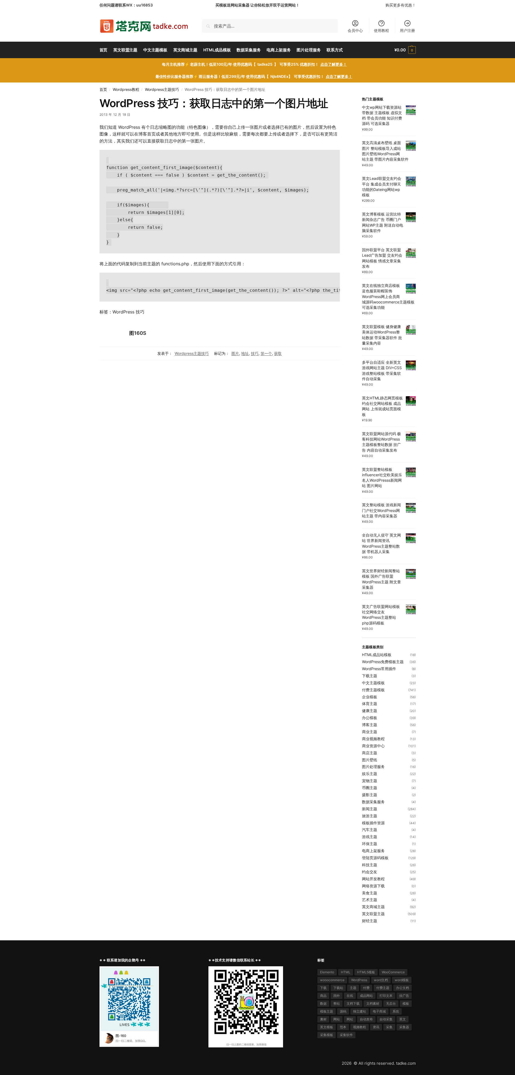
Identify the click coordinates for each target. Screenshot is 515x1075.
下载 (323, 988)
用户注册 (407, 30)
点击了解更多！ (333, 64)
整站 (336, 1003)
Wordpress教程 (126, 89)
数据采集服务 (373, 801)
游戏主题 (369, 836)
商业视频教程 (373, 738)
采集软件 (346, 1035)
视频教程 (359, 1027)
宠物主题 (369, 780)
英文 (402, 1019)
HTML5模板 (366, 972)
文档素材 (372, 1003)
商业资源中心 (373, 745)
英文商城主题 (373, 906)
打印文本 (386, 996)
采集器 (404, 1027)
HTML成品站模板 (376, 654)
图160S (137, 333)
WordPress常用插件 (379, 668)
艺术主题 (369, 899)
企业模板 (369, 696)
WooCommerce (393, 972)
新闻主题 (369, 808)
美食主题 (369, 893)
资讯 (376, 1027)
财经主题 (369, 920)
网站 (336, 1019)
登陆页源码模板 (375, 857)
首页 (103, 89)
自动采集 (386, 1019)
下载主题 (369, 675)
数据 (323, 1003)
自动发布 (366, 1019)
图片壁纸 (369, 760)
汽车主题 (369, 829)
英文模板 (326, 1027)
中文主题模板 (373, 682)
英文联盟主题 (373, 913)
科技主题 (369, 864)
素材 (323, 1019)
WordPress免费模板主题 (383, 661)
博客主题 (369, 724)
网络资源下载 (373, 886)
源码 (343, 1011)
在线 (350, 996)
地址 (245, 353)
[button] (405, 50)
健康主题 (369, 710)
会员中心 (355, 30)
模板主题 (326, 1011)
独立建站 (359, 1011)
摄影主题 (369, 794)
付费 (366, 988)
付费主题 (382, 988)
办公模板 (369, 717)
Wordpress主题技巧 (162, 89)
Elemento (327, 972)
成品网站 (366, 996)
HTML (345, 972)
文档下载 (353, 1003)
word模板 (402, 980)
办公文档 (402, 988)
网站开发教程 (373, 878)
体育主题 (369, 703)
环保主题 (369, 843)
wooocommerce (332, 980)
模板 (406, 1003)
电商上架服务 (373, 850)
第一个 (266, 353)
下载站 (338, 988)
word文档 (381, 980)
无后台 (391, 1003)
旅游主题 (369, 815)
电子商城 (379, 1011)
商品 (323, 996)
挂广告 (404, 996)
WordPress (359, 980)
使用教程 (381, 30)
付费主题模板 (373, 689)
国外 (336, 996)
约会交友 (369, 871)
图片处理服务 (373, 766)
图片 (235, 353)
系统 (396, 1011)
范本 (343, 1027)
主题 (353, 988)
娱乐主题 (369, 773)
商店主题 (369, 752)
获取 (278, 353)
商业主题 (369, 731)
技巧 (254, 353)
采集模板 (326, 1035)
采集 (389, 1027)
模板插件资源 (373, 823)
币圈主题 (369, 787)
